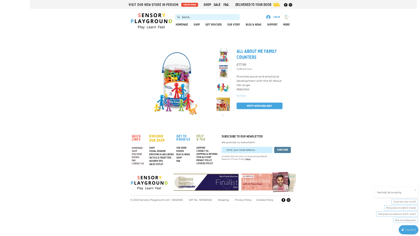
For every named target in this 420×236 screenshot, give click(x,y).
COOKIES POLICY (204, 163)
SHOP (134, 151)
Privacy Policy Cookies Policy (253, 199)
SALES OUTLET (156, 164)
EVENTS (135, 157)
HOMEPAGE (137, 148)
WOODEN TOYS (156, 161)
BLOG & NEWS (183, 154)
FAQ (226, 4)
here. (248, 159)
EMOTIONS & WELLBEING (156, 154)
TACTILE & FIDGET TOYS (156, 157)
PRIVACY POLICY (204, 160)
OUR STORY (137, 154)
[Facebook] (285, 5)
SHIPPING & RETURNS (204, 154)
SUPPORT (200, 147)
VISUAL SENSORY (156, 151)
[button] (286, 17)
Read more (243, 89)
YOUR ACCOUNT (203, 157)
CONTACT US (138, 163)
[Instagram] (290, 5)
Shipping (223, 199)
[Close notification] (415, 190)
